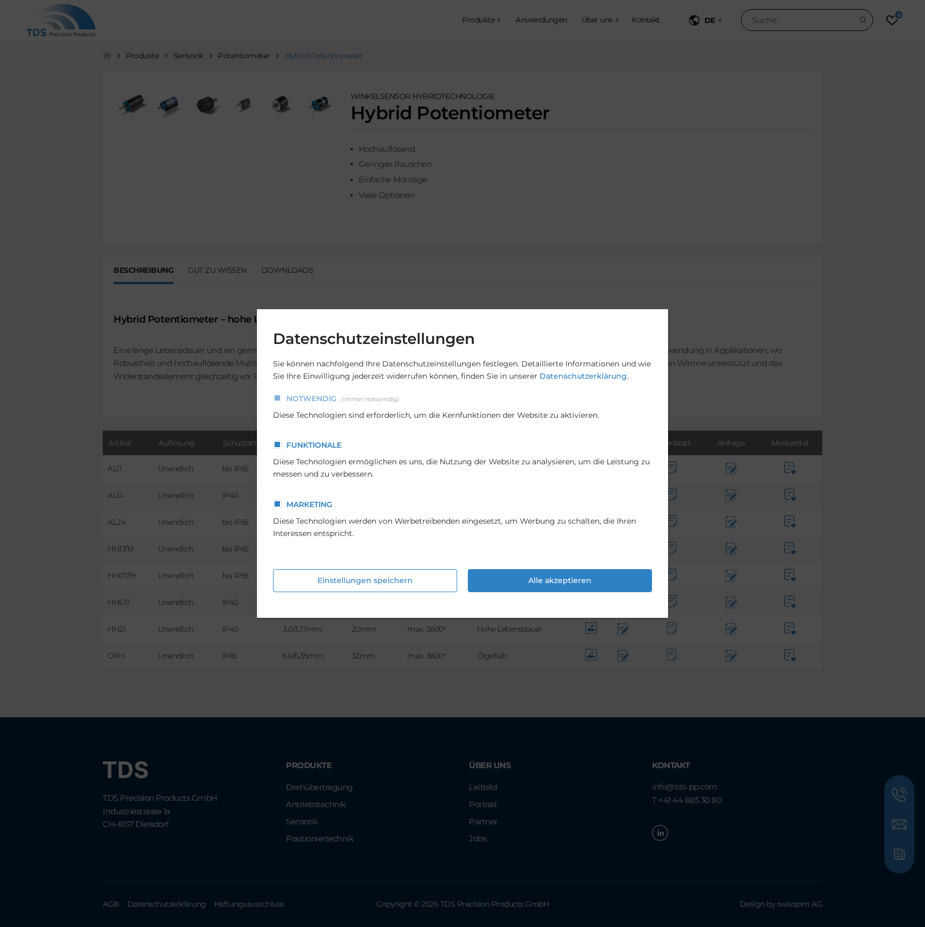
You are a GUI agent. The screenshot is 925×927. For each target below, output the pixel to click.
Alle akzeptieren (560, 580)
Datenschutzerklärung (583, 376)
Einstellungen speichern (365, 580)
